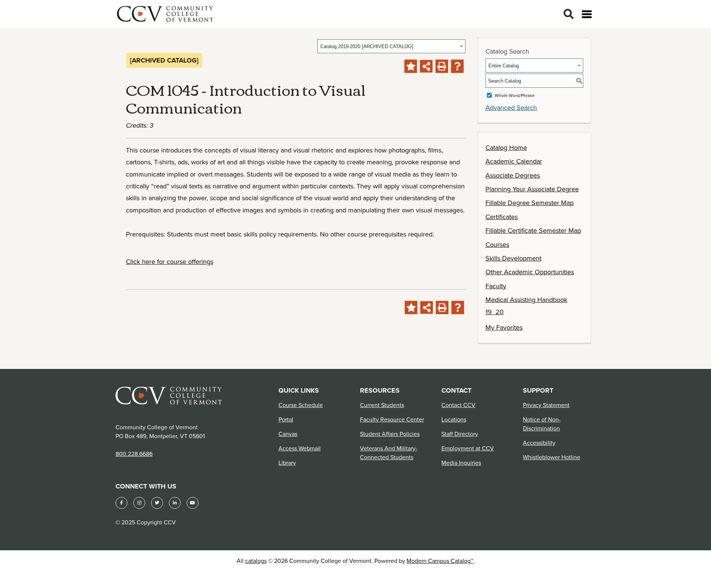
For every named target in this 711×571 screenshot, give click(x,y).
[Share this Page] (426, 66)
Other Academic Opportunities (529, 271)
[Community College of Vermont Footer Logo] (169, 395)
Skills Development (513, 258)
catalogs (256, 561)
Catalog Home (506, 147)
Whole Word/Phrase (515, 95)
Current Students (382, 405)
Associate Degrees (512, 175)
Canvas (287, 434)
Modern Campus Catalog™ (440, 561)
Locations (453, 419)
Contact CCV (458, 405)
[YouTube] (192, 503)
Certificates (501, 216)
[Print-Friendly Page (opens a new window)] (441, 66)
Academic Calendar (513, 161)
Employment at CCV (467, 448)
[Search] (569, 14)
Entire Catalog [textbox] (503, 65)
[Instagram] (139, 503)
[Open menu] (587, 14)
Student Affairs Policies (390, 434)
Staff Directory (459, 434)
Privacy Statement (546, 405)
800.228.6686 (134, 454)
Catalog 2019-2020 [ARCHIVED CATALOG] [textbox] (366, 46)
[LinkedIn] (175, 503)
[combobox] (391, 46)
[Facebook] (121, 503)
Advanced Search (511, 107)
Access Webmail (299, 448)
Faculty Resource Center (392, 419)
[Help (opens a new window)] (457, 66)
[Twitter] (157, 503)
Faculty (495, 285)
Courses (497, 244)
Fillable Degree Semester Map (529, 202)
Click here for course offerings (169, 261)
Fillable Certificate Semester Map (533, 230)
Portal (285, 419)
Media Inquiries (461, 463)
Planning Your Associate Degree (532, 189)
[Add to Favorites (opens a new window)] (410, 66)
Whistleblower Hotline (551, 457)
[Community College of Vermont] (165, 13)
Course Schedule (300, 405)
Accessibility (539, 443)
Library (287, 463)
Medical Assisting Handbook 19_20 (526, 305)
